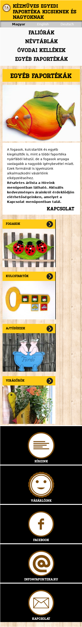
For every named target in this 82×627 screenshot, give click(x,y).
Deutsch (67, 24)
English (43, 24)
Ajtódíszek (15, 328)
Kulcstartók (17, 276)
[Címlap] (7, 8)
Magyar (18, 24)
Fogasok (13, 224)
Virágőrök (15, 380)
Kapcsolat (60, 209)
